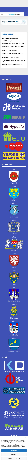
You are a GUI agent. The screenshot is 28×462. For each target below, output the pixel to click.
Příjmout (14, 450)
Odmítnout (14, 454)
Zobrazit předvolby (14, 458)
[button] (26, 437)
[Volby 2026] (14, 22)
